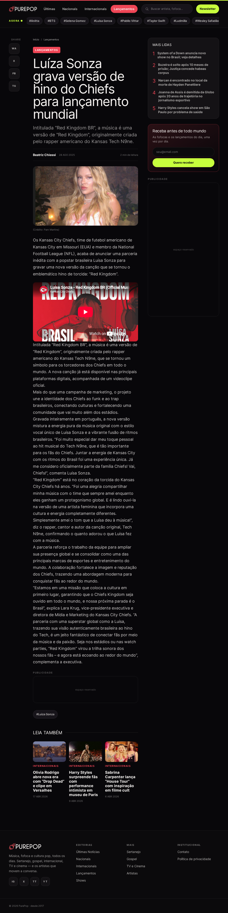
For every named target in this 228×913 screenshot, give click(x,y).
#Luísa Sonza (99, 21)
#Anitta (30, 21)
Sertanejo (133, 852)
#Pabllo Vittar (125, 21)
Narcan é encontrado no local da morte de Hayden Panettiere (182, 82)
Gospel (132, 859)
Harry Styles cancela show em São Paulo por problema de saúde (184, 110)
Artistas (132, 873)
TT (35, 881)
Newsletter (208, 8)
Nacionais (69, 9)
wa (14, 48)
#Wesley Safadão (203, 21)
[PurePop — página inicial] (23, 9)
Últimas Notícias (88, 852)
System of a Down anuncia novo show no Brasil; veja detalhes (181, 55)
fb (14, 73)
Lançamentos (124, 9)
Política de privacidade (194, 859)
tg (14, 85)
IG (13, 881)
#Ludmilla (176, 21)
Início (36, 39)
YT (45, 881)
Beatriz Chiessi (44, 155)
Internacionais (96, 9)
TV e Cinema (136, 866)
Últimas (49, 9)
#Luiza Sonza (45, 714)
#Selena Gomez (70, 21)
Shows (81, 880)
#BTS (47, 21)
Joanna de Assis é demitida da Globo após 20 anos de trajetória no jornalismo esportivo (186, 96)
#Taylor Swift (152, 21)
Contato (183, 852)
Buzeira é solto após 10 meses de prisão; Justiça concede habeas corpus (183, 69)
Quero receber (183, 162)
